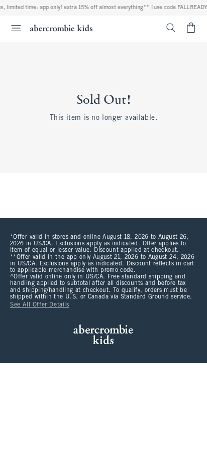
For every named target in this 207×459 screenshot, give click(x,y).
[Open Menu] (12, 28)
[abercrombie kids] (61, 28)
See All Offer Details (39, 305)
